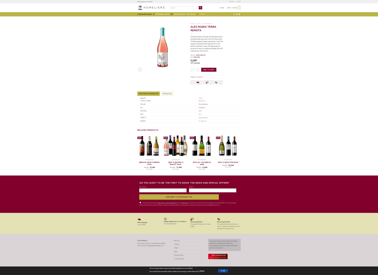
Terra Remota (203, 104)
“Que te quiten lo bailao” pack (175, 163)
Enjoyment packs (162, 14)
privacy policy (161, 203)
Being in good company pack (149, 163)
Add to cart (208, 70)
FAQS (176, 248)
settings (201, 271)
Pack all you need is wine (202, 163)
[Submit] (200, 7)
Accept (223, 271)
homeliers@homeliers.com (155, 246)
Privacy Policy (178, 255)
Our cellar (190, 14)
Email (191, 187)
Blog (175, 251)
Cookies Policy (179, 259)
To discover (206, 23)
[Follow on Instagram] (237, 14)
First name (142, 187)
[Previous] (137, 154)
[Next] (240, 154)
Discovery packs (145, 14)
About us (177, 240)
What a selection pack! (228, 162)
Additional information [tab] (148, 93)
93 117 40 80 (141, 246)
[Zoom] (140, 69)
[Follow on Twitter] (239, 14)
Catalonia (202, 107)
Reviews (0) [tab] (167, 93)
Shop (198, 23)
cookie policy (185, 203)
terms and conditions (171, 203)
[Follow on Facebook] (234, 14)
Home (192, 23)
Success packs (179, 14)
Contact (176, 244)
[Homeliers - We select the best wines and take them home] (152, 7)
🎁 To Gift (201, 14)
